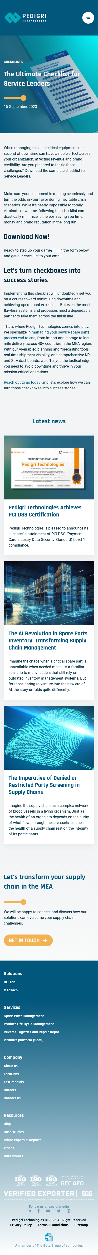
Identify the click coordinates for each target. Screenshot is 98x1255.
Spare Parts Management (24, 1016)
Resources (14, 1115)
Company (13, 1057)
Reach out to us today (22, 382)
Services (12, 1007)
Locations (11, 1074)
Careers (10, 1090)
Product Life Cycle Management (29, 1024)
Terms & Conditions (53, 1225)
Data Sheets (13, 1156)
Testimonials (14, 1082)
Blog (7, 1123)
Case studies (14, 1132)
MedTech (11, 990)
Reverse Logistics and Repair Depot (31, 1032)
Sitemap (81, 1225)
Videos (9, 1148)
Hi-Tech (9, 982)
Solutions (13, 973)
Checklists (13, 61)
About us (11, 1066)
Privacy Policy (21, 1225)
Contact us (12, 1098)
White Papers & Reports (22, 1140)
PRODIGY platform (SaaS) (24, 1040)
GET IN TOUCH (24, 940)
